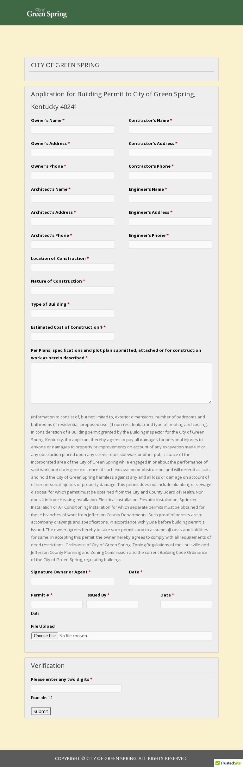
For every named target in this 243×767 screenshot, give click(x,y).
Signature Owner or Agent (61, 572)
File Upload (43, 626)
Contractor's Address (153, 143)
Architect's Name (51, 189)
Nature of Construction (58, 281)
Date (135, 572)
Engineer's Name (148, 189)
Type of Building (50, 304)
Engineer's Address (150, 212)
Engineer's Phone (149, 235)
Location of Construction (60, 258)
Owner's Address (50, 143)
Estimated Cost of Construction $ (68, 327)
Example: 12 (42, 697)
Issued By (97, 595)
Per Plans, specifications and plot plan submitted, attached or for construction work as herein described (116, 354)
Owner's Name (48, 120)
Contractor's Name (150, 120)
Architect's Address (53, 212)
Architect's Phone (51, 235)
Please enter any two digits (61, 679)
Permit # (42, 595)
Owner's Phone (48, 166)
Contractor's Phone (151, 166)
